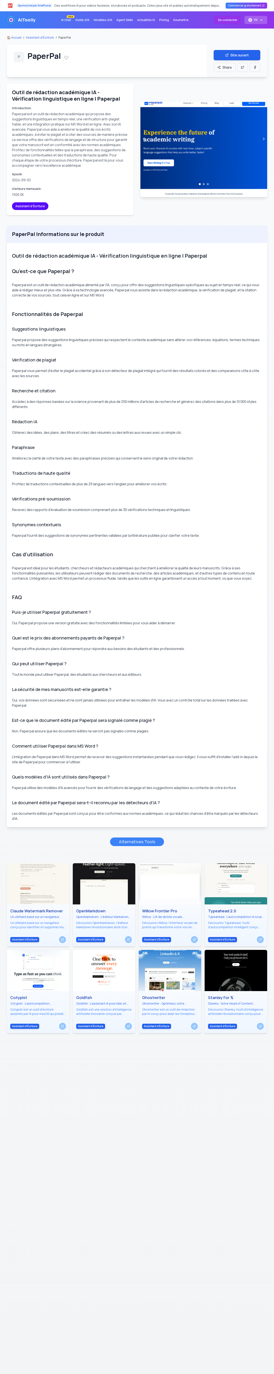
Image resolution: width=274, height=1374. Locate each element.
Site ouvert (239, 55)
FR (256, 20)
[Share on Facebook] (255, 67)
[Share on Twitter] (242, 67)
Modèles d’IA (103, 20)
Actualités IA (146, 20)
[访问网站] (62, 939)
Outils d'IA (82, 20)
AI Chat (67, 19)
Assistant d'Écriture (40, 37)
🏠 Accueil (14, 37)
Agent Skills (124, 20)
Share (227, 67)
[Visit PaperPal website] (203, 149)
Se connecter (227, 20)
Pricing (164, 20)
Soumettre (181, 20)
